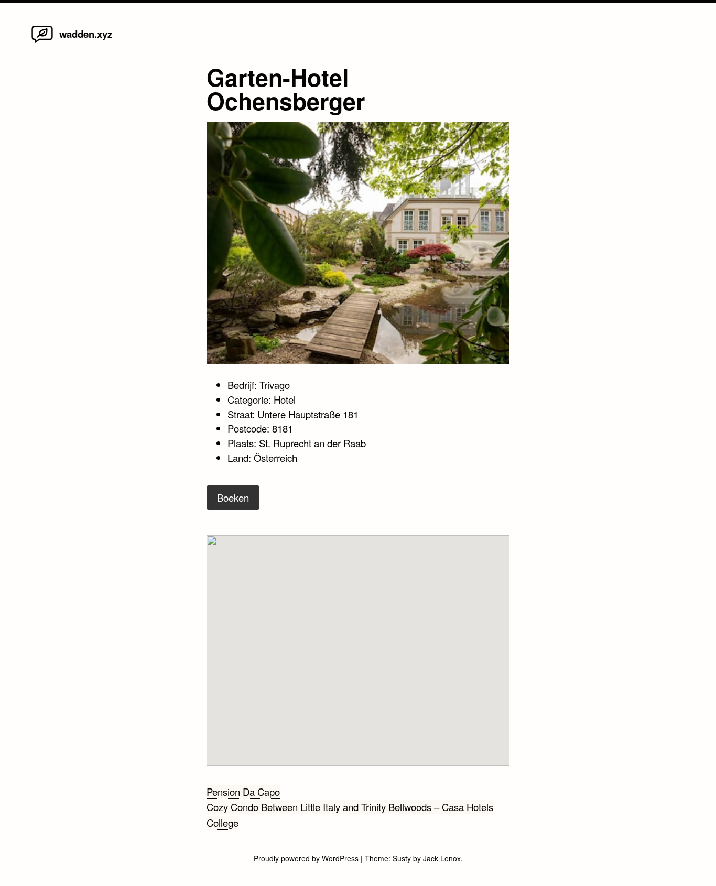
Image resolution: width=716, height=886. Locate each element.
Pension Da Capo (243, 791)
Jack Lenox (442, 858)
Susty (402, 858)
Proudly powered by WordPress (307, 858)
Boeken (233, 497)
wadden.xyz (85, 34)
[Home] (42, 42)
